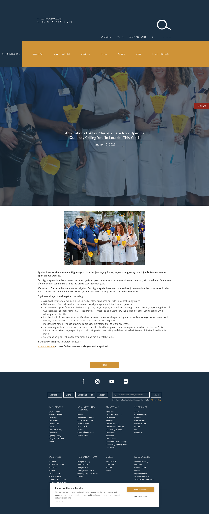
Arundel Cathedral (62, 54)
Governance (110, 418)
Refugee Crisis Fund (56, 439)
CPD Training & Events (114, 430)
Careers (121, 54)
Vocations (52, 461)
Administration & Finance (87, 408)
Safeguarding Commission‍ (144, 479)
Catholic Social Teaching (115, 427)
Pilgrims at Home (140, 424)
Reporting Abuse (140, 473)
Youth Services (82, 464)
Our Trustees (53, 421)
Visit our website (46, 346)
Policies (80, 429)
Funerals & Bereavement (58, 482)
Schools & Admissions (114, 415)
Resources (138, 464)
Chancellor (110, 464)
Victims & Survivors (141, 476)
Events (104, 54)
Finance (80, 414)
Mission (52, 470)
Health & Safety (83, 423)
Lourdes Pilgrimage (160, 54)
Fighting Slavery (55, 436)
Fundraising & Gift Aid (85, 417)
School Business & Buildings (116, 442)
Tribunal (109, 470)
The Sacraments (55, 476)
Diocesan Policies (85, 395)
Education (112, 407)
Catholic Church (140, 467)
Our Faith (55, 456)
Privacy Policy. (156, 400)
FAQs (136, 430)
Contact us (54, 395)
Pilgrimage (140, 407)
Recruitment (110, 433)
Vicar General (111, 461)
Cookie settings (140, 496)
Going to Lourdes (140, 415)
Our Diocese (56, 407)
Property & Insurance (85, 420)
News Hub (110, 412)
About (136, 412)
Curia (109, 456)
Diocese (106, 37)
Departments (137, 37)
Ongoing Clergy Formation (87, 473)
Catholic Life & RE (112, 424)
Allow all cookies (141, 490)
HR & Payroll (82, 426)
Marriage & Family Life (85, 470)
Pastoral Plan (37, 54)
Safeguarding (142, 456)
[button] (106, 37)
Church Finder (54, 412)
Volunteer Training (141, 461)
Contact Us (110, 448)
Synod (138, 54)
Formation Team (87, 456)
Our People (53, 418)
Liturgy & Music (55, 473)
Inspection (110, 436)
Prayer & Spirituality (56, 464)
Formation (53, 467)
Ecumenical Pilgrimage (57, 479)
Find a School (111, 439)
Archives (109, 467)
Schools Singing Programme (116, 445)
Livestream (85, 54)
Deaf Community (55, 430)
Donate (137, 427)
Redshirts (137, 418)
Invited (80, 476)
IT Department (82, 435)
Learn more (59, 501)
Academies (110, 421)
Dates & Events (139, 421)
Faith (120, 37)
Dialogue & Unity (83, 461)
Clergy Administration (85, 432)
